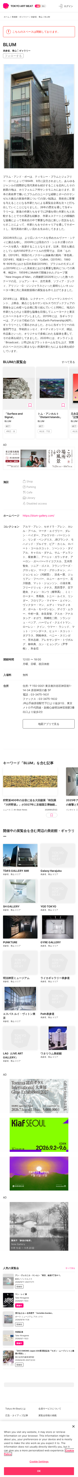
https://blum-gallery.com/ (38, 515)
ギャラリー (24, 50)
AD (5, 444)
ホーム (6, 17)
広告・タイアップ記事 (16, 1415)
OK (39, 1470)
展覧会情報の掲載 (47, 1415)
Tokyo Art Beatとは (15, 1408)
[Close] (73, 1426)
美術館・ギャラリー (20, 17)
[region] (39, 1449)
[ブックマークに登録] (30, 405)
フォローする (13, 56)
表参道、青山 (36, 17)
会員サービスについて (49, 1408)
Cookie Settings (39, 1461)
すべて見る (68, 361)
